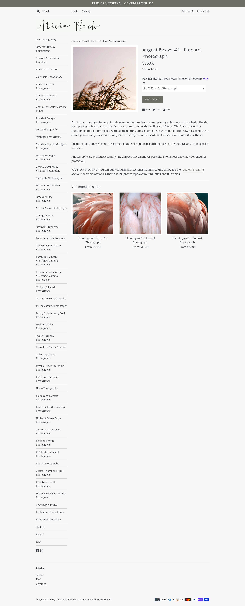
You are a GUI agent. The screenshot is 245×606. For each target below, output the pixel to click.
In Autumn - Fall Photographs (45, 484)
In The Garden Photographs (51, 306)
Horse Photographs (47, 388)
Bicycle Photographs (47, 463)
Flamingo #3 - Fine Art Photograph (187, 240)
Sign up (86, 11)
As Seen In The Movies (48, 519)
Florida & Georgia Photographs (45, 120)
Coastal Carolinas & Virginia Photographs (48, 169)
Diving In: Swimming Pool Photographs (50, 315)
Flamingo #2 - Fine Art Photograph (140, 240)
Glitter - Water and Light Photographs (50, 473)
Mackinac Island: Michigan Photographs (51, 146)
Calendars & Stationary (49, 77)
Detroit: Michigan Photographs (46, 158)
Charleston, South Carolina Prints (51, 109)
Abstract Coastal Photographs (45, 86)
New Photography (46, 40)
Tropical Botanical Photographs (46, 98)
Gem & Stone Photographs (51, 298)
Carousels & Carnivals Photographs (48, 432)
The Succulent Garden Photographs (48, 248)
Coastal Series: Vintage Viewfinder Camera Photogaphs (49, 276)
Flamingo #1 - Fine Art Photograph (93, 240)
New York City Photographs (44, 199)
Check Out (203, 11)
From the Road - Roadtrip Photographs (50, 409)
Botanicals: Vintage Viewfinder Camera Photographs (47, 261)
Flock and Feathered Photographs (47, 379)
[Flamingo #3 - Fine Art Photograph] (187, 213)
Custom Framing (193, 169)
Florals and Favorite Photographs (47, 398)
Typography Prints (46, 505)
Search (40, 575)
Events (40, 534)
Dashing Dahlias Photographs (45, 326)
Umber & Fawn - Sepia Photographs (48, 420)
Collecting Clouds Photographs (46, 356)
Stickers (40, 527)
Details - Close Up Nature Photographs (50, 368)
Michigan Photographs (49, 137)
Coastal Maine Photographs (51, 208)
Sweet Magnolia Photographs (45, 338)
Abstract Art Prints (46, 70)
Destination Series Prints (50, 512)
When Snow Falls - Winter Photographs (50, 495)
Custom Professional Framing (47, 60)
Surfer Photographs (47, 129)
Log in (74, 11)
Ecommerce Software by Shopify (95, 600)
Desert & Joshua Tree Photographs (48, 188)
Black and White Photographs (45, 443)
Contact (41, 584)
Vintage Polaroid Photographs (45, 289)
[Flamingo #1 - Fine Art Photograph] (92, 213)
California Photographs (49, 178)
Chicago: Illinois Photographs (45, 218)
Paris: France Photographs (50, 238)
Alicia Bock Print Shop (66, 600)
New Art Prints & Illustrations (45, 49)
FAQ (38, 542)
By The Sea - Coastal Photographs (47, 454)
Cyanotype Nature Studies (51, 347)
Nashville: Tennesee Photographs (47, 229)
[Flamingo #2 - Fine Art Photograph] (140, 213)
